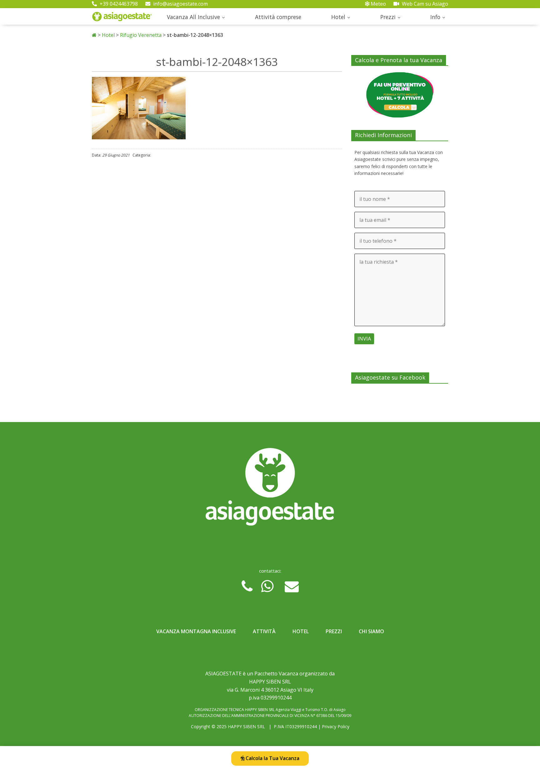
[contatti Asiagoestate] (270, 489)
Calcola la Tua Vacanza (271, 758)
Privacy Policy (335, 726)
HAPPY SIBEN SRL (246, 726)
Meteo (377, 3)
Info (435, 17)
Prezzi (388, 17)
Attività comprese (278, 17)
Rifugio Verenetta (141, 35)
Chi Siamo (371, 631)
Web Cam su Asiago (424, 3)
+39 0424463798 (118, 3)
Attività (264, 631)
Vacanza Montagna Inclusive (196, 631)
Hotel (338, 17)
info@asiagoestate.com (180, 3)
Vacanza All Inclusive (193, 17)
